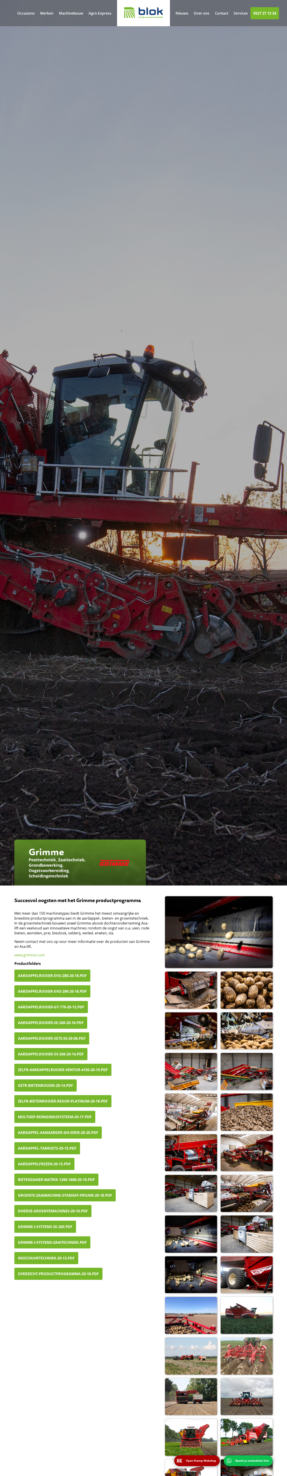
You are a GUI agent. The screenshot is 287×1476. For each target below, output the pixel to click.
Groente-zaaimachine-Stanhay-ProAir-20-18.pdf (65, 1195)
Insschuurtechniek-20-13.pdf (46, 1258)
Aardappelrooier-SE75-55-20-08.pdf (52, 1038)
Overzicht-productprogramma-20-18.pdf (58, 1273)
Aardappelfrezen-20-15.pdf (44, 1163)
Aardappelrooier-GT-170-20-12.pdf (51, 1007)
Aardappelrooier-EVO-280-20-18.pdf (52, 975)
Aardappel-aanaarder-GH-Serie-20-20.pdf (58, 1132)
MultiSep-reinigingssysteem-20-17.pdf (55, 1116)
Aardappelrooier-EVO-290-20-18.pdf (52, 991)
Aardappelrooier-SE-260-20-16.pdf (51, 1022)
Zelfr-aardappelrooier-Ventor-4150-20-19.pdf (63, 1069)
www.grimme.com (29, 955)
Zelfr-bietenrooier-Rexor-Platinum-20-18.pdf (63, 1101)
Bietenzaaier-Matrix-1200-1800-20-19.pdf (56, 1179)
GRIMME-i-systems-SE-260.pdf (45, 1226)
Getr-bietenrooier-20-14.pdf (45, 1085)
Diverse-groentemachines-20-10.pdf (53, 1211)
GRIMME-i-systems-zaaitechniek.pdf (52, 1242)
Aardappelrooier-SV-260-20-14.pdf (51, 1054)
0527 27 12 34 (264, 13)
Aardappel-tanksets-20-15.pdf (47, 1148)
